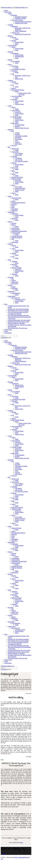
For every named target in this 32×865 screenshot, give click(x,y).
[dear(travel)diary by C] (7, 7)
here (21, 842)
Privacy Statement (19, 857)
